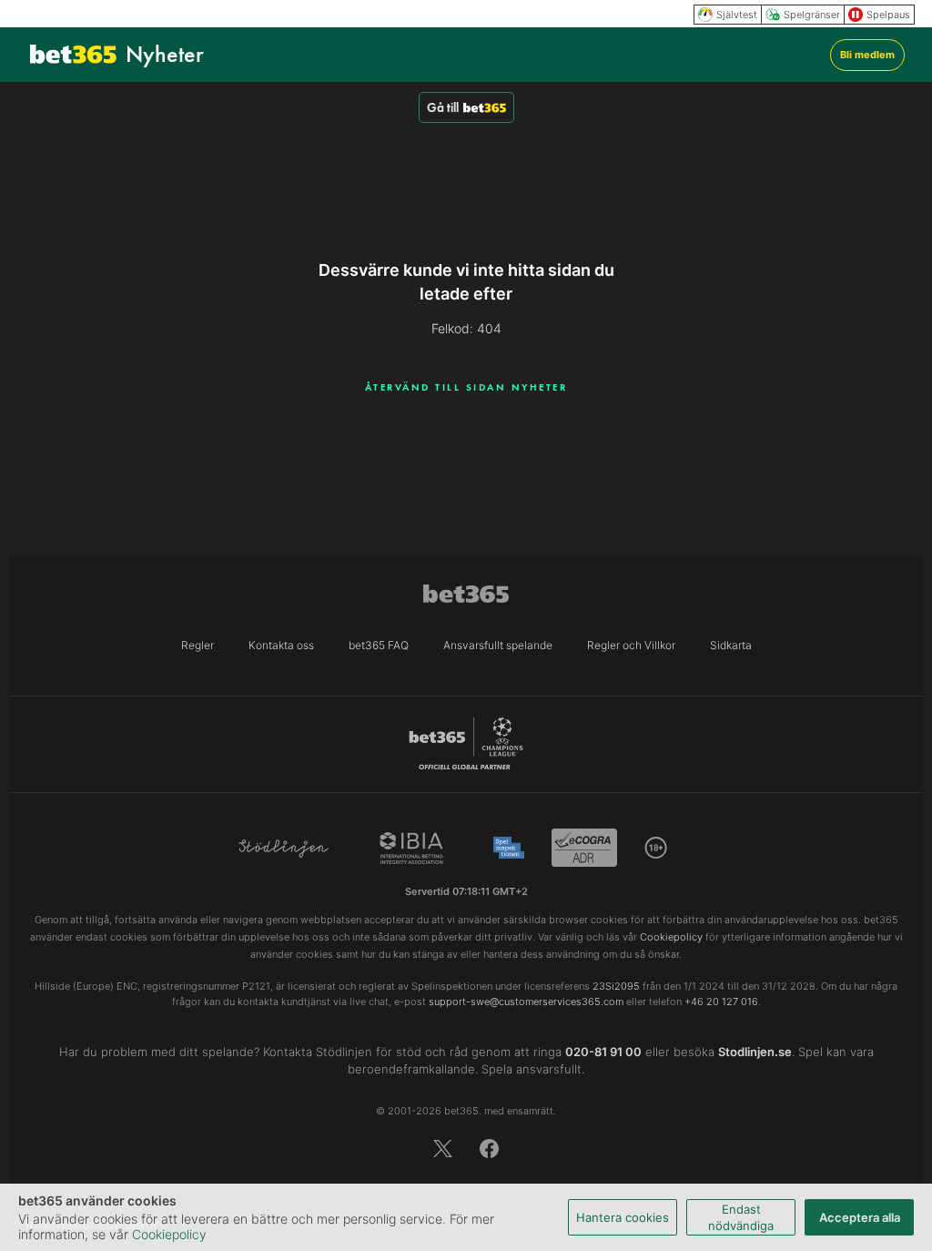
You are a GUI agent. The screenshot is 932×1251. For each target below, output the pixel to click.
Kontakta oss (281, 645)
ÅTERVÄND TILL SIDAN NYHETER (466, 387)
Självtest (736, 14)
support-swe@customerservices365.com (526, 1001)
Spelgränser (812, 14)
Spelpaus (888, 14)
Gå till (443, 107)
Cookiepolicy (169, 1234)
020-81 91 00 (603, 1051)
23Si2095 (616, 986)
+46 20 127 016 (721, 1001)
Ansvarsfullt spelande (497, 645)
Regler (197, 645)
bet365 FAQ (379, 645)
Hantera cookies (622, 1217)
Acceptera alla (859, 1217)
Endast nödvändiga (741, 1217)
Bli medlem (867, 54)
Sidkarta (731, 645)
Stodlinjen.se (755, 1051)
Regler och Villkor (631, 645)
